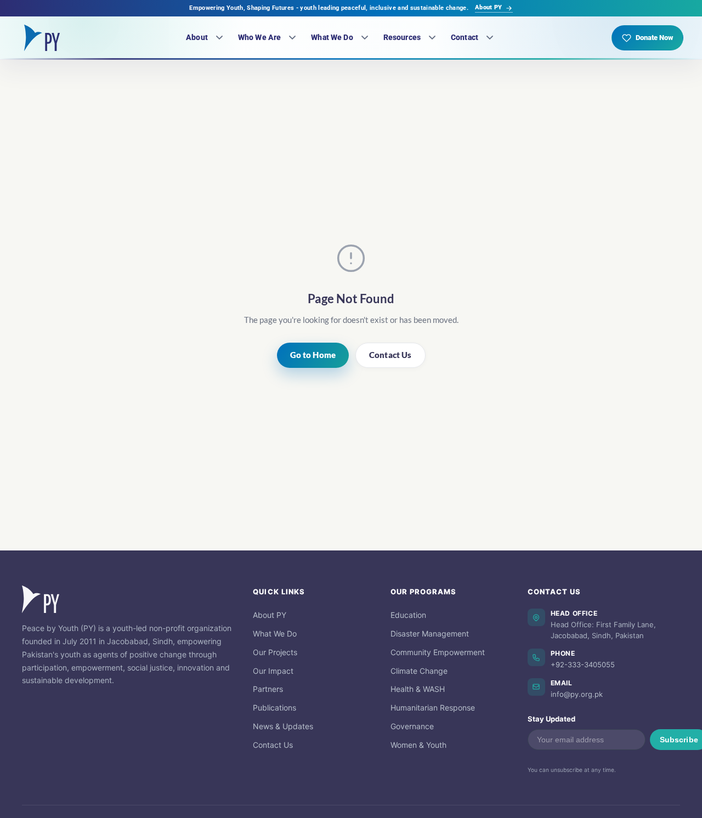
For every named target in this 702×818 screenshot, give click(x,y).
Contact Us (390, 355)
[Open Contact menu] (490, 38)
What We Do (332, 37)
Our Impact (273, 670)
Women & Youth (418, 744)
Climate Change (419, 670)
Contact (464, 37)
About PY (488, 7)
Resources (402, 37)
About (197, 37)
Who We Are (259, 37)
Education (408, 615)
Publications (274, 707)
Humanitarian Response (432, 707)
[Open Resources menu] (432, 38)
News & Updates (283, 726)
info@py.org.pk (577, 694)
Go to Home (313, 355)
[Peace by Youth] (42, 37)
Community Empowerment (437, 652)
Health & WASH (417, 689)
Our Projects (275, 652)
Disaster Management (429, 633)
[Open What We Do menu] (364, 38)
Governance (412, 726)
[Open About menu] (219, 38)
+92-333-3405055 (583, 664)
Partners (268, 689)
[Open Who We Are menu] (292, 38)
